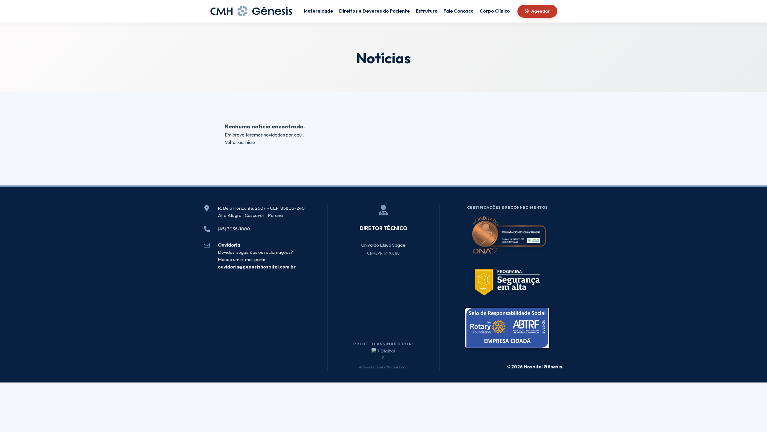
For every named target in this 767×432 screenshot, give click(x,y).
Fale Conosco (458, 11)
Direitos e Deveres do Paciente (374, 11)
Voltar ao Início (240, 142)
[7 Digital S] (383, 355)
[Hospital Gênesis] (252, 11)
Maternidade (318, 11)
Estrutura (426, 11)
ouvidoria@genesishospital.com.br (257, 267)
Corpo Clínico (495, 11)
